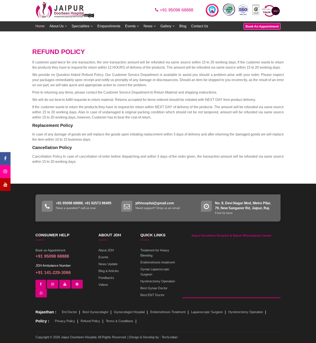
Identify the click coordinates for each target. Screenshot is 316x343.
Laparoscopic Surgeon (207, 312)
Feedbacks (106, 278)
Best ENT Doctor (152, 295)
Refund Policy (90, 321)
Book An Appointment (262, 26)
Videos (103, 284)
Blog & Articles (108, 271)
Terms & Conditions (119, 321)
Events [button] (130, 26)
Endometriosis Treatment (168, 312)
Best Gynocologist (95, 312)
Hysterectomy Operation (157, 281)
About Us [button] (56, 26)
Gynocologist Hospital (129, 312)
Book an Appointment (50, 250)
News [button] (148, 26)
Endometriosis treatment (157, 262)
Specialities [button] (80, 26)
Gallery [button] (165, 26)
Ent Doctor (69, 312)
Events (103, 257)
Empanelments (108, 26)
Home (40, 26)
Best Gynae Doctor (153, 288)
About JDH (106, 250)
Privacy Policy (65, 321)
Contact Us (199, 26)
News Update (108, 264)
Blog (182, 26)
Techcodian (170, 337)
